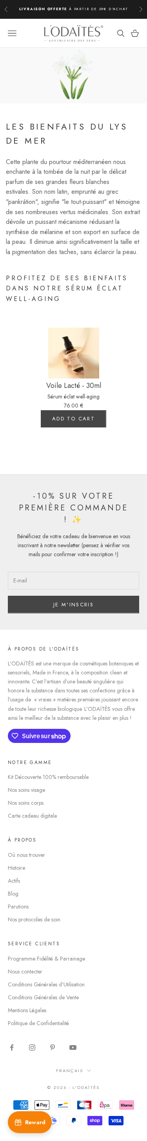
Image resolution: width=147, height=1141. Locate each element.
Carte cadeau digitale (32, 816)
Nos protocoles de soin (34, 919)
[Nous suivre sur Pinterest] (52, 1047)
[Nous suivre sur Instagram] (32, 1047)
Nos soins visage (26, 790)
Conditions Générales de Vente (43, 997)
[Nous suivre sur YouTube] (73, 1047)
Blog (13, 894)
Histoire (16, 868)
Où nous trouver (26, 855)
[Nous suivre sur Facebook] (12, 1047)
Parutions (18, 906)
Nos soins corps (26, 803)
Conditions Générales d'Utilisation (46, 984)
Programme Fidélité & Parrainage (46, 959)
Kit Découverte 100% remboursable (48, 777)
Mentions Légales (27, 1010)
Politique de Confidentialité (38, 1023)
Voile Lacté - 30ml (73, 386)
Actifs (14, 881)
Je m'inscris (73, 604)
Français (69, 1070)
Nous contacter (25, 971)
